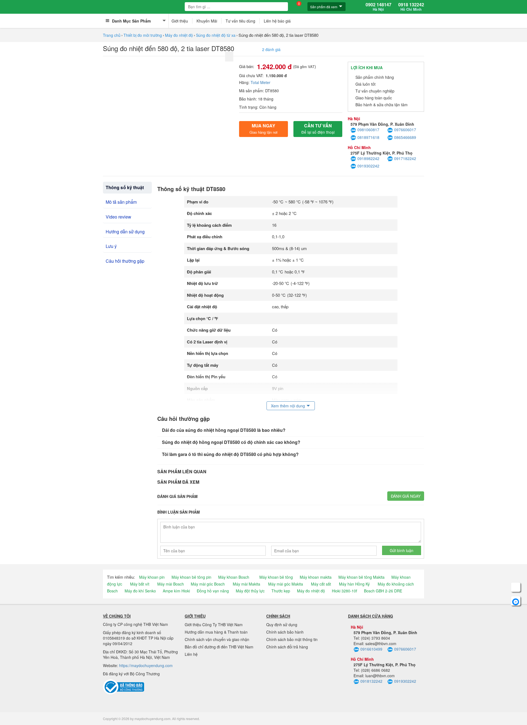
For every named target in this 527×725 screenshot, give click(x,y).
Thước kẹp (280, 591)
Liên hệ (191, 654)
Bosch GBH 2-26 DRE (383, 591)
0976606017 (405, 129)
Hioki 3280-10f (344, 591)
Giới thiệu (180, 21)
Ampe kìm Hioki (176, 591)
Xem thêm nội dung (288, 405)
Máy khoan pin (152, 577)
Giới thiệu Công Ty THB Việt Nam (214, 624)
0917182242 (405, 158)
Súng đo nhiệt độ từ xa (216, 35)
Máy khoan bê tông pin (191, 577)
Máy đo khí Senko (140, 591)
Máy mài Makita (246, 584)
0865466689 (405, 137)
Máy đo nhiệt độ (179, 35)
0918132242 (371, 681)
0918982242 (368, 158)
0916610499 (371, 649)
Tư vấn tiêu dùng (240, 21)
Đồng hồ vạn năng (213, 591)
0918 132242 (411, 7)
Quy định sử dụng (281, 624)
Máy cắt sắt (321, 584)
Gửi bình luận (401, 550)
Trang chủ (111, 35)
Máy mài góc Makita (285, 584)
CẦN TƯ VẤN (318, 128)
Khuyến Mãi (207, 21)
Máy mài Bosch (170, 584)
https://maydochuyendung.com (146, 665)
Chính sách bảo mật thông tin (292, 639)
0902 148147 (378, 7)
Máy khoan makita (316, 577)
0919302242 (368, 166)
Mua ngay (263, 128)
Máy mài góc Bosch (208, 584)
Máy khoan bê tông (276, 577)
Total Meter (260, 82)
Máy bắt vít (139, 584)
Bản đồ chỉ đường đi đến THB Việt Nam (219, 647)
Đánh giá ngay (406, 496)
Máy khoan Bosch (233, 577)
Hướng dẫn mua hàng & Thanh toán (216, 632)
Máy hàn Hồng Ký (354, 584)
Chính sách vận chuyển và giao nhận (217, 639)
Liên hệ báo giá (277, 21)
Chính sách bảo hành (285, 632)
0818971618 (368, 137)
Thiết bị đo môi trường (143, 35)
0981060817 (368, 129)
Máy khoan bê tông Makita (361, 577)
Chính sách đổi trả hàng (287, 647)
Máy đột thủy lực (250, 591)
